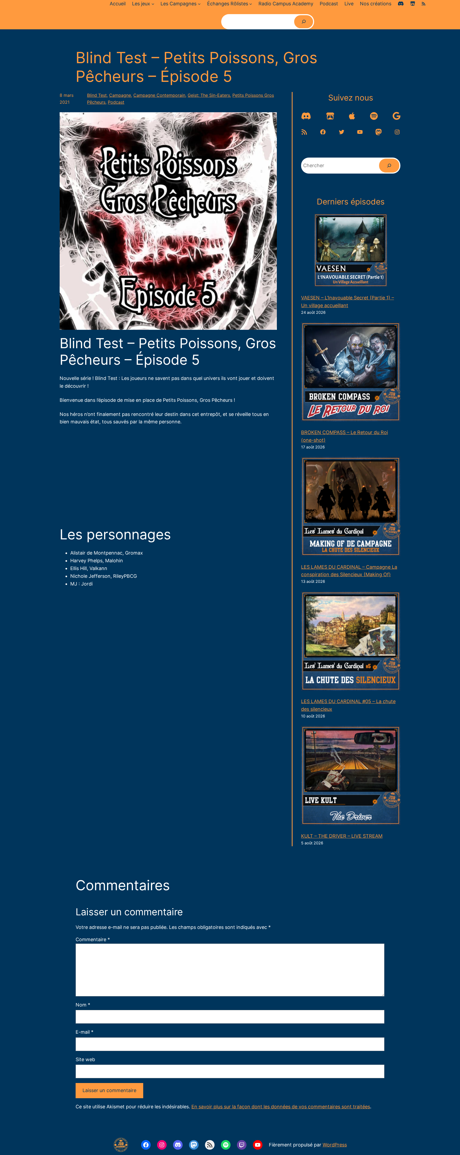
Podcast (116, 102)
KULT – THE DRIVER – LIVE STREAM (342, 836)
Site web (85, 1059)
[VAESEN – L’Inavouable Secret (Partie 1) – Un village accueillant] (350, 251)
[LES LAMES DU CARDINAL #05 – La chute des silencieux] (350, 642)
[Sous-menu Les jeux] (152, 3)
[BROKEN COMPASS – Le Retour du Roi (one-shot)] (350, 373)
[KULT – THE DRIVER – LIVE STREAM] (350, 777)
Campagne (120, 95)
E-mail (84, 1032)
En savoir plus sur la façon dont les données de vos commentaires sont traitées (280, 1106)
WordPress (335, 1145)
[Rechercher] (303, 21)
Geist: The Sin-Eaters (209, 95)
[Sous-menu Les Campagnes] (199, 3)
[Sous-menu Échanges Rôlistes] (250, 3)
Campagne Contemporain (159, 95)
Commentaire (93, 939)
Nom (83, 1005)
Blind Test (97, 95)
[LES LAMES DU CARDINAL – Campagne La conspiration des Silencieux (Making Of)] (350, 508)
